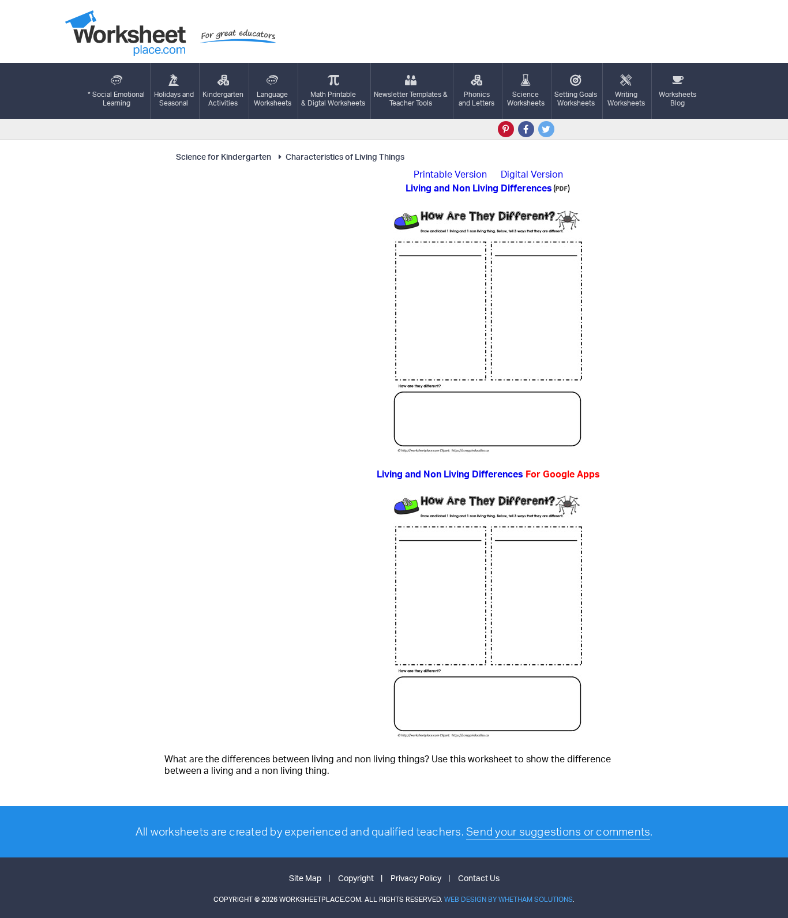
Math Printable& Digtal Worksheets (333, 98)
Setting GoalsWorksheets (575, 98)
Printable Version (450, 174)
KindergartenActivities (222, 98)
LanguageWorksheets (272, 98)
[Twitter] (546, 129)
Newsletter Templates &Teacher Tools (411, 98)
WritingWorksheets (626, 98)
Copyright (356, 878)
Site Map (305, 878)
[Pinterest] (506, 129)
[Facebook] (526, 129)
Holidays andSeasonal (174, 98)
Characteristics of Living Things (345, 156)
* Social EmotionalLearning (116, 98)
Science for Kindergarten (223, 156)
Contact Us (479, 878)
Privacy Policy (416, 878)
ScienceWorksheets (526, 98)
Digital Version (532, 174)
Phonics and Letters (476, 98)
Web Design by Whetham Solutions (508, 899)
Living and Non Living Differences (488, 474)
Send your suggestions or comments (558, 831)
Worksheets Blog (677, 98)
